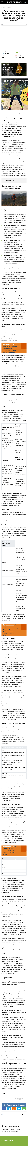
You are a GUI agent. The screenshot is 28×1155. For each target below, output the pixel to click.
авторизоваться (13, 1131)
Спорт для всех (14, 2)
